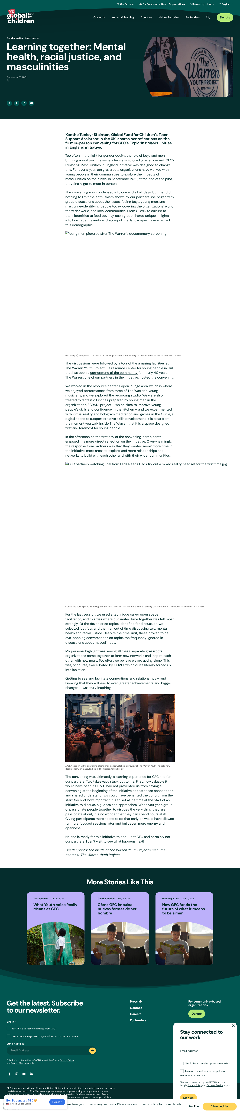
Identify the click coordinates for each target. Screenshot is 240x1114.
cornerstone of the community (114, 372)
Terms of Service (19, 1063)
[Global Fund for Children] (20, 16)
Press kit (136, 1001)
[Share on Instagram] (16, 1074)
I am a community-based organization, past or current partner (45, 1036)
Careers (135, 1014)
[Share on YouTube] (24, 1074)
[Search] (208, 17)
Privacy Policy (67, 1060)
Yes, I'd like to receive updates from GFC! (34, 1028)
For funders (138, 1020)
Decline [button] (194, 1106)
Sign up (188, 1098)
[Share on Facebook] (9, 1074)
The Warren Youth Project (85, 368)
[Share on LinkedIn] (31, 1074)
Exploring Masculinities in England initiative (98, 165)
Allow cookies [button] (220, 1106)
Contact (136, 1008)
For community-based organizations (204, 1003)
